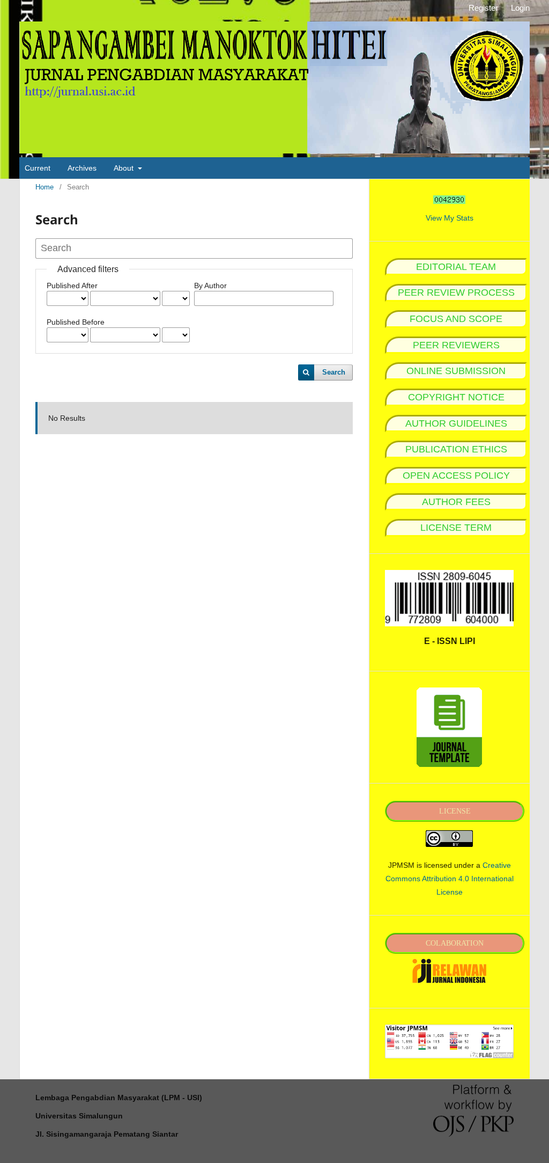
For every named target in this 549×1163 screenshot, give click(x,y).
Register (483, 7)
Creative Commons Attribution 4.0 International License (449, 878)
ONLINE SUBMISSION (456, 370)
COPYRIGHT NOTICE (456, 397)
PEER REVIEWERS (456, 345)
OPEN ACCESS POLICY (456, 475)
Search (333, 372)
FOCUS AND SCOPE (456, 318)
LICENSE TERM (456, 527)
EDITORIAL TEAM (456, 266)
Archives (82, 168)
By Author (210, 285)
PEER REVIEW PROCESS (456, 292)
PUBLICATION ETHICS (456, 449)
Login (520, 7)
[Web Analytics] (449, 199)
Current (37, 168)
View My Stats (449, 218)
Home (44, 187)
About (125, 168)
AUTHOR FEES (456, 501)
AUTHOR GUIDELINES (456, 423)
